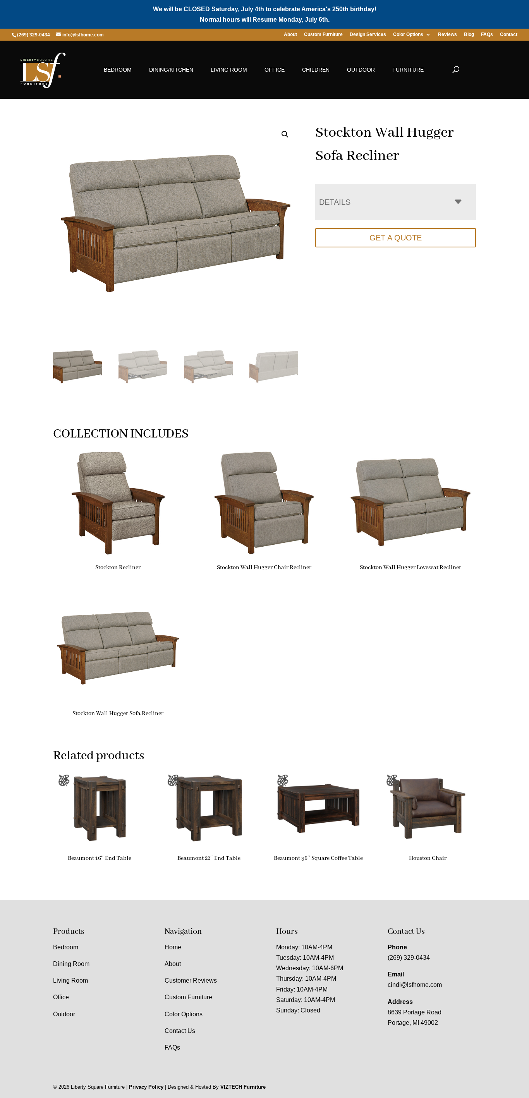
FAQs (487, 34)
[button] (285, 134)
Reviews (447, 34)
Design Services (368, 34)
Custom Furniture (323, 34)
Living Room (229, 70)
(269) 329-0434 (409, 957)
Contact (508, 34)
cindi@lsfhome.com (415, 984)
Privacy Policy (146, 1087)
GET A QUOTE (395, 237)
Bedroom (118, 70)
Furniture (408, 70)
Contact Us (180, 1031)
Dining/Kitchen (171, 70)
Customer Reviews (191, 980)
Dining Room (71, 964)
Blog (469, 34)
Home (173, 947)
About (290, 34)
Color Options (408, 34)
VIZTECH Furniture (243, 1087)
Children (316, 70)
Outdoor (361, 70)
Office (274, 70)
